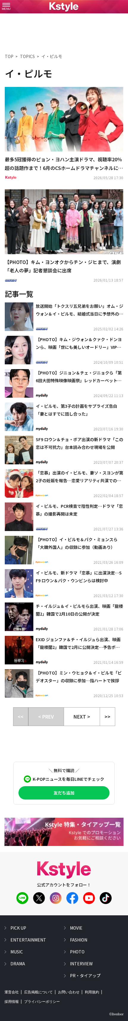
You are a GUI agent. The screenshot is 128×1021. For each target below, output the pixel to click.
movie (76, 928)
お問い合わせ (68, 992)
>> (107, 716)
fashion (78, 940)
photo (77, 952)
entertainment (28, 940)
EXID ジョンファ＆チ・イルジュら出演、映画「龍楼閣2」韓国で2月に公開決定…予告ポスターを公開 (78, 643)
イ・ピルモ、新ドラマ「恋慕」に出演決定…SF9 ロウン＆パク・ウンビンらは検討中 (79, 576)
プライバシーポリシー (42, 1002)
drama (17, 964)
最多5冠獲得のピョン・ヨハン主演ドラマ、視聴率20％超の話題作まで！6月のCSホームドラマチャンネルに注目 (64, 164)
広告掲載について (38, 992)
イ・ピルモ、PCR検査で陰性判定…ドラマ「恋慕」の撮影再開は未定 (79, 509)
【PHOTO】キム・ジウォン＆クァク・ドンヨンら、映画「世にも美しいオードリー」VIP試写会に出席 (79, 343)
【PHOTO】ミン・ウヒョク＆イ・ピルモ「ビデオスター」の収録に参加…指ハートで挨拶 (79, 676)
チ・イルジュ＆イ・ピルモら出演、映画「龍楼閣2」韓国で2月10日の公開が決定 (79, 609)
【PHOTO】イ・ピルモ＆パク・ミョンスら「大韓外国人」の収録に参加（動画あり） (77, 543)
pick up (18, 928)
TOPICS (27, 56)
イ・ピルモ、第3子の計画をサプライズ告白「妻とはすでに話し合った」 (76, 409)
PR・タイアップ (85, 975)
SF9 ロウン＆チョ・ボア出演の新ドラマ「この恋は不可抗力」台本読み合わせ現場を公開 (79, 443)
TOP (9, 56)
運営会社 (11, 992)
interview (81, 964)
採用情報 (11, 1002)
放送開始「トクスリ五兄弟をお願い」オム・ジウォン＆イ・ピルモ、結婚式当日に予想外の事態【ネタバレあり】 (79, 310)
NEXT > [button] (82, 716)
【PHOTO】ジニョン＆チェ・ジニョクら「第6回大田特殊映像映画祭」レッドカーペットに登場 (79, 377)
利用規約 (92, 992)
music (16, 952)
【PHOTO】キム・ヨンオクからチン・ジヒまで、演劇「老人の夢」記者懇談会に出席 (63, 266)
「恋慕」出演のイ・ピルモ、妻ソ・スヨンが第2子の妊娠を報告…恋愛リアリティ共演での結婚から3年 (79, 477)
